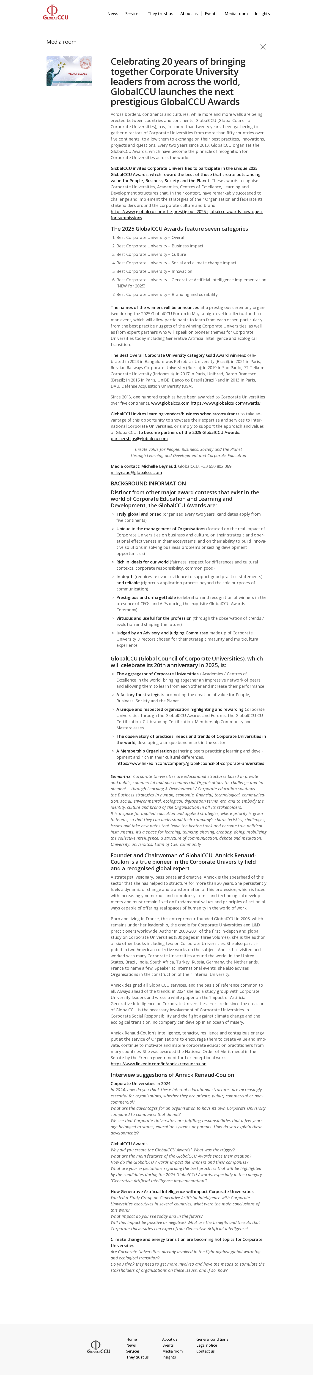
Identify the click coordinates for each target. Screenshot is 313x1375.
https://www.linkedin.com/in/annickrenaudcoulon (158, 1063)
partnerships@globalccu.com (139, 438)
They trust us (160, 13)
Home (131, 1339)
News (112, 13)
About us (189, 13)
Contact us (205, 1351)
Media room (236, 13)
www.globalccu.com (170, 403)
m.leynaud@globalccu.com (136, 472)
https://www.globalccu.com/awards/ (226, 403)
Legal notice (206, 1345)
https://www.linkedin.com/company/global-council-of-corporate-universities (190, 763)
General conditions (212, 1339)
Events (211, 13)
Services (133, 13)
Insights (262, 13)
